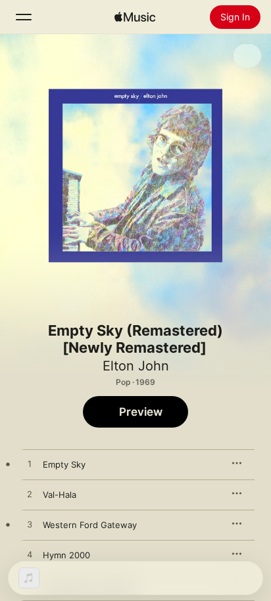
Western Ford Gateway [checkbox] (90, 525)
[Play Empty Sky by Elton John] (29, 464)
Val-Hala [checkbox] (59, 494)
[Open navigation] (23, 17)
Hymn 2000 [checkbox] (66, 555)
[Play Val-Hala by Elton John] (29, 495)
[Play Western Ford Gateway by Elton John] (29, 525)
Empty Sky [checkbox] (64, 464)
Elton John (136, 366)
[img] (134, 17)
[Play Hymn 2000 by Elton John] (29, 555)
